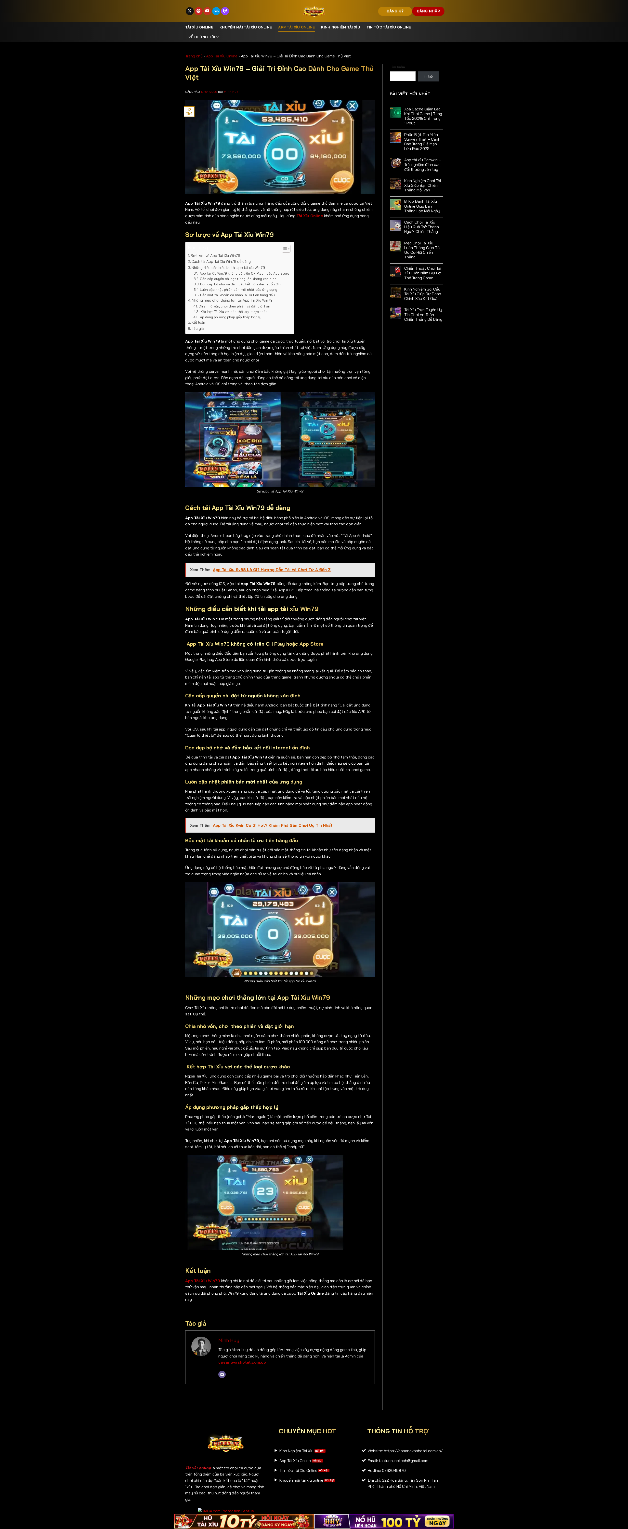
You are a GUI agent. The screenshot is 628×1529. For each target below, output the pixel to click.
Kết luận (198, 322)
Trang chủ (194, 55)
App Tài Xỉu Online (296, 27)
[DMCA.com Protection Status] (226, 1510)
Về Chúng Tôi (201, 37)
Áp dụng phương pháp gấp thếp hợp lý (230, 317)
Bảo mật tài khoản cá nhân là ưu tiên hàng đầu (237, 295)
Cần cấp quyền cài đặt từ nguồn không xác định (238, 279)
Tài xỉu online (199, 27)
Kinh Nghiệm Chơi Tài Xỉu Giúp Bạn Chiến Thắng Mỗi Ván (422, 185)
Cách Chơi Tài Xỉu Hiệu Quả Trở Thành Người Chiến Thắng (421, 227)
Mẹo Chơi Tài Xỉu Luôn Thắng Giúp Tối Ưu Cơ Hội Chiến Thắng (422, 250)
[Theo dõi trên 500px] (216, 11)
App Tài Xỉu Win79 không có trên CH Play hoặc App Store (244, 273)
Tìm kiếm (397, 67)
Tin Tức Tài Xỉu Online (388, 27)
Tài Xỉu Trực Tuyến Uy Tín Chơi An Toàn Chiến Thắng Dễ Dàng (423, 314)
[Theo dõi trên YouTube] (207, 11)
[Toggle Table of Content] (283, 248)
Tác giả (198, 328)
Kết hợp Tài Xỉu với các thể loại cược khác (234, 311)
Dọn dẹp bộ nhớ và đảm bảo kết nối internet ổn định (241, 284)
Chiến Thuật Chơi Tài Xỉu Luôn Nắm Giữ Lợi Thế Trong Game (422, 273)
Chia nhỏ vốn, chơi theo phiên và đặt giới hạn (234, 306)
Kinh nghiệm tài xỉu (340, 27)
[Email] (222, 1374)
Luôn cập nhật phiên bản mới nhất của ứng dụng (238, 289)
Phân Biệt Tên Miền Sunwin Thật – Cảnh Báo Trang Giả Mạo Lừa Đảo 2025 (422, 141)
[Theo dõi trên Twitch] (225, 11)
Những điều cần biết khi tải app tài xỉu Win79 (228, 267)
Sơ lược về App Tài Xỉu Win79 (215, 255)
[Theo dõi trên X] (190, 11)
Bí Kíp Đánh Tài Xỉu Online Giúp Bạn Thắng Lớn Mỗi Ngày (422, 206)
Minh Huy (231, 91)
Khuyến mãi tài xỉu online (246, 27)
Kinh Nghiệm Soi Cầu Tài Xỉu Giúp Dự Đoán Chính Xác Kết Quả (422, 294)
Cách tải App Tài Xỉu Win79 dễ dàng (221, 261)
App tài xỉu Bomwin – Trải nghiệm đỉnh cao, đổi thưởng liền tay (423, 165)
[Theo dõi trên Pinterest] (199, 11)
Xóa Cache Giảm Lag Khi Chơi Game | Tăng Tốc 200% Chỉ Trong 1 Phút (423, 116)
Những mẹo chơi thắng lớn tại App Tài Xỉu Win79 (232, 300)
